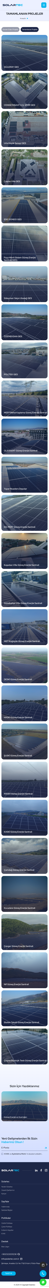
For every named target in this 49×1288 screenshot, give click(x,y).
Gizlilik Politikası (6, 1223)
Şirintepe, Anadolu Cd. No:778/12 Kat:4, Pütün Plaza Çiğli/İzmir (22, 1264)
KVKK (6, 1154)
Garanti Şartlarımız (7, 1190)
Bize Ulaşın (5, 1247)
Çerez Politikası (6, 1227)
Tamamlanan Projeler (29, 29)
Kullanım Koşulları (7, 1230)
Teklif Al (8, 1273)
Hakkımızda (5, 1207)
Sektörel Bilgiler (6, 1210)
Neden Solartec (7, 1187)
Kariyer (3, 1194)
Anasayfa (23, 18)
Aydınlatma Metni (19, 1154)
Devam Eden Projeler (10, 29)
